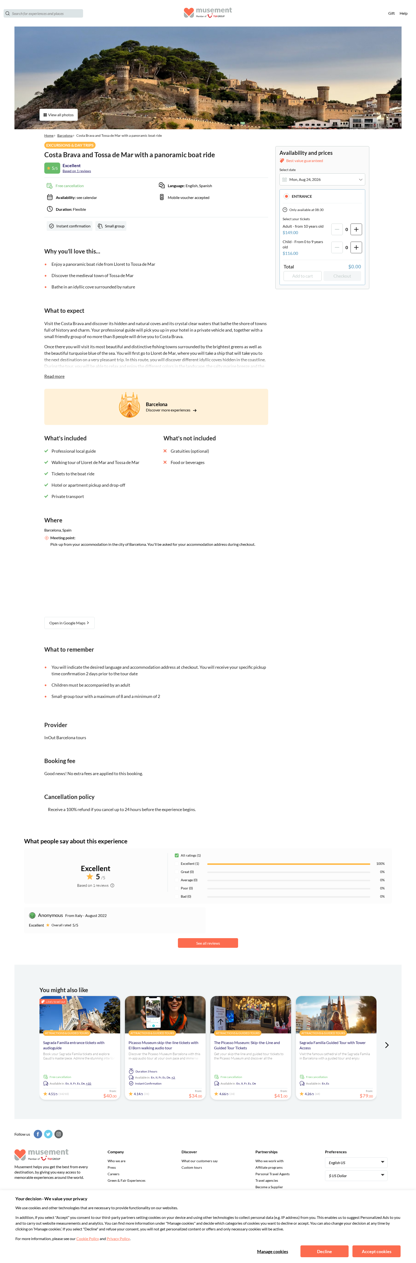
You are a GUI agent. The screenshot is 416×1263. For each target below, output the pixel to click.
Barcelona (64, 135)
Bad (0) (186, 896)
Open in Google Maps (67, 623)
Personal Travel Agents (272, 1174)
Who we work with (269, 1161)
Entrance (302, 196)
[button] (322, 196)
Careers (113, 1174)
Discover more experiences (168, 410)
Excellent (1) (190, 863)
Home (48, 135)
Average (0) (189, 880)
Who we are (116, 1161)
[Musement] (208, 13)
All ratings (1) (191, 855)
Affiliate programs (269, 1167)
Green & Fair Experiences (126, 1180)
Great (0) (187, 872)
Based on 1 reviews (77, 171)
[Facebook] (37, 1134)
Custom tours (192, 1167)
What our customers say (200, 1161)
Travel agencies (266, 1180)
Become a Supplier (269, 1187)
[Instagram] (58, 1134)
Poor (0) (187, 888)
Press (112, 1167)
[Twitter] (47, 1134)
